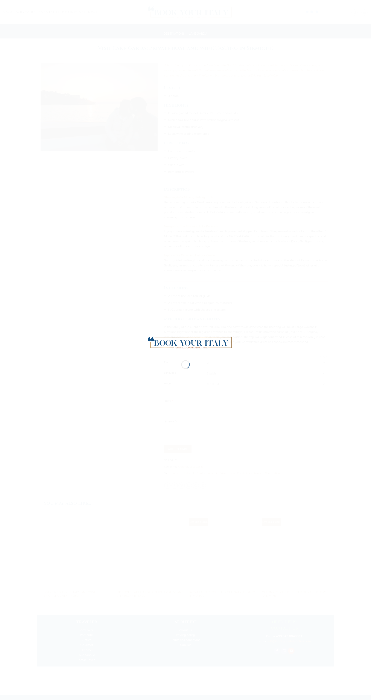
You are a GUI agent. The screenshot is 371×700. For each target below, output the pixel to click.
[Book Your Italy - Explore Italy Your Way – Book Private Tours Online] (187, 342)
